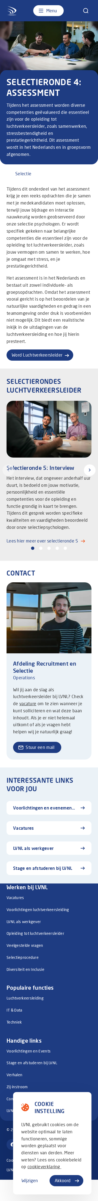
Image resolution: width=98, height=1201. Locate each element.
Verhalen (14, 1074)
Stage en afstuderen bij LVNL (32, 1062)
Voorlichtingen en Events (29, 1051)
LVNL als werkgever (24, 921)
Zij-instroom (17, 1086)
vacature (27, 703)
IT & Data (14, 1010)
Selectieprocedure (23, 957)
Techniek (14, 1022)
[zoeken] (85, 10)
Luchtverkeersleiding (25, 998)
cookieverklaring (44, 1166)
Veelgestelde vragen (25, 945)
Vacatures (15, 897)
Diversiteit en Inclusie (25, 969)
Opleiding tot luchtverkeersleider (35, 933)
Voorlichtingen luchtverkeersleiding (38, 909)
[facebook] (13, 1144)
